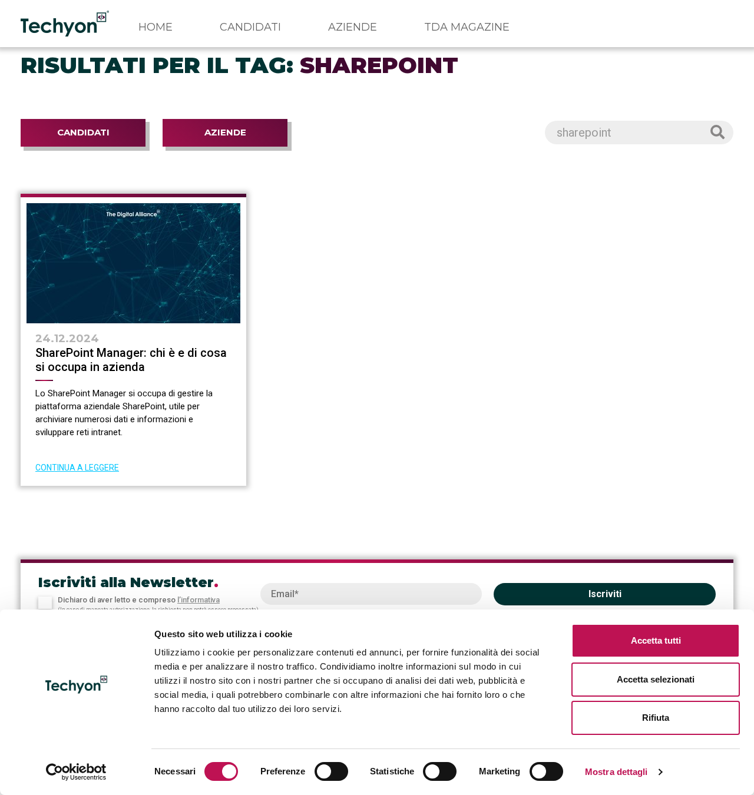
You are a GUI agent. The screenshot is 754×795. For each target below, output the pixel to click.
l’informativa (198, 599)
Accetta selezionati (656, 679)
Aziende (352, 27)
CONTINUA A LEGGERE (77, 467)
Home (155, 27)
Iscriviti (604, 593)
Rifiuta (655, 718)
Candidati (250, 27)
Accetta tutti (656, 640)
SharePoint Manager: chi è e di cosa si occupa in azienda (131, 360)
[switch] (331, 771)
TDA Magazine (467, 27)
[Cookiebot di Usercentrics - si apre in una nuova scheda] (76, 772)
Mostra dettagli (616, 772)
